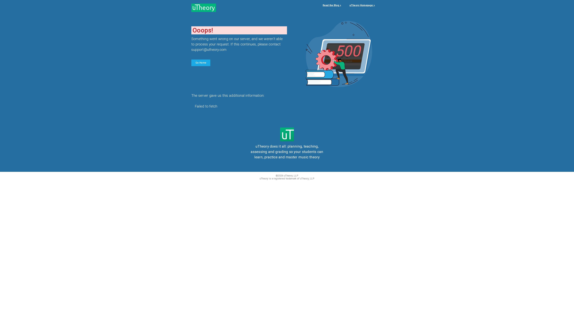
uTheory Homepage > (362, 5)
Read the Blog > (332, 5)
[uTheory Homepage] (203, 7)
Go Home (201, 62)
